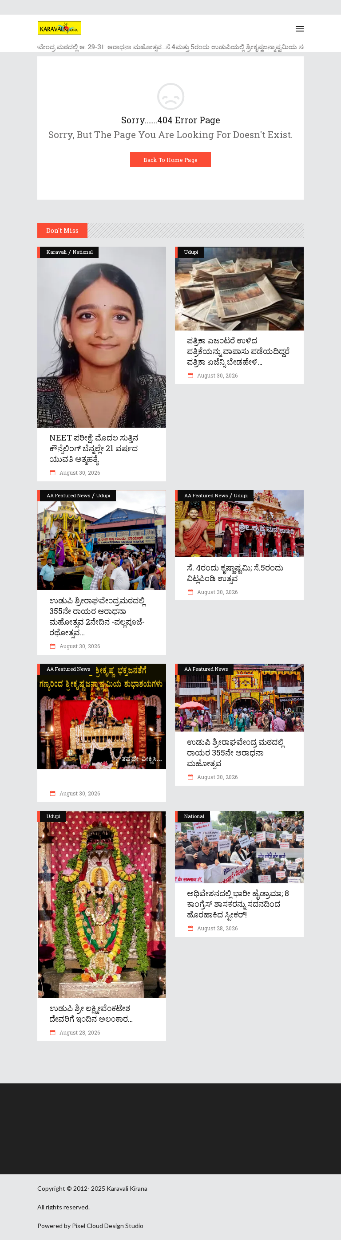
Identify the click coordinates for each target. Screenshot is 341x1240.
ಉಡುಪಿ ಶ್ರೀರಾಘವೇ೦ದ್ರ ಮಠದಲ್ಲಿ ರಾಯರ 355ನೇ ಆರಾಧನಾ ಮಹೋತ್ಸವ (235, 752)
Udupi (191, 251)
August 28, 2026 (79, 1032)
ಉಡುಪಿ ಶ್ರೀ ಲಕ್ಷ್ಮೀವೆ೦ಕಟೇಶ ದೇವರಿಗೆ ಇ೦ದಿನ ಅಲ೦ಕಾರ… (91, 1013)
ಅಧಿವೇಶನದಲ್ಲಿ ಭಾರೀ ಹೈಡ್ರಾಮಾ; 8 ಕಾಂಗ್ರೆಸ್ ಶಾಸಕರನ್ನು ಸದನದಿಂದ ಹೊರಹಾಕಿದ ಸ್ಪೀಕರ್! (238, 904)
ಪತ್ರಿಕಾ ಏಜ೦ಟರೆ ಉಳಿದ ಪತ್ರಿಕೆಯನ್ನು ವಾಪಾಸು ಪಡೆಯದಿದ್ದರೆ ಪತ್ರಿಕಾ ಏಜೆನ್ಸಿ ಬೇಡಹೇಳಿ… (238, 351)
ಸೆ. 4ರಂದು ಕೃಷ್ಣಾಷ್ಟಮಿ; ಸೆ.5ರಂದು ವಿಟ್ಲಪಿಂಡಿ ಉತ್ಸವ (235, 572)
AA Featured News (68, 495)
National (83, 251)
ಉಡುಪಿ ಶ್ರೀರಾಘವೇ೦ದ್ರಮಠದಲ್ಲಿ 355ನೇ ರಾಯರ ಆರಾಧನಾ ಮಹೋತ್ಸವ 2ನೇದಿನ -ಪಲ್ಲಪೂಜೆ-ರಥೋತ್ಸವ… (97, 616)
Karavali (57, 251)
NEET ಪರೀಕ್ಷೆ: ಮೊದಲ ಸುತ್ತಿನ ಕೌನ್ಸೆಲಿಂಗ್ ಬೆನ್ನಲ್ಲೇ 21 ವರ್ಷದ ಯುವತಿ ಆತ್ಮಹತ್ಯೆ (93, 448)
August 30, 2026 (79, 472)
